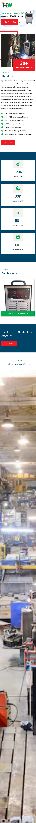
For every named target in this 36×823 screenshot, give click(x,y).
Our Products (10, 22)
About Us (8, 142)
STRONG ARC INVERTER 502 (18, 313)
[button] (15, 22)
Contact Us (9, 343)
